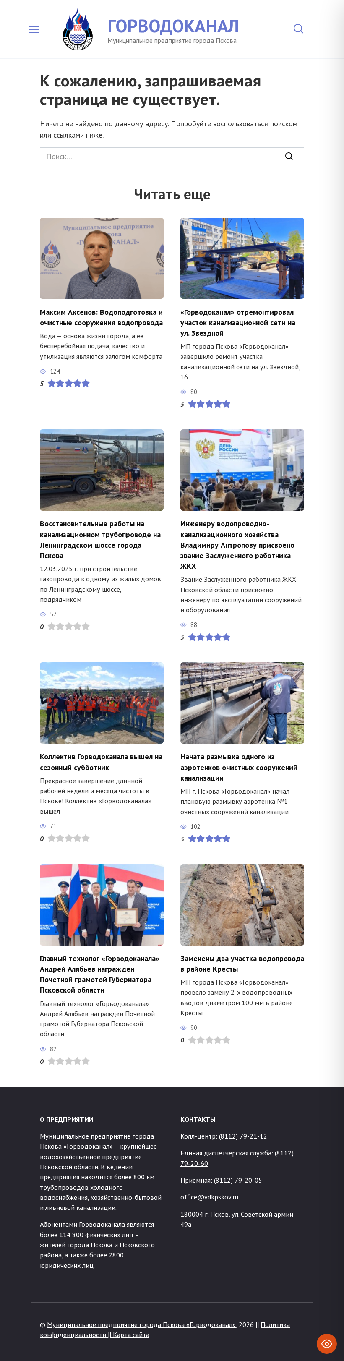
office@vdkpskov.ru (209, 1197)
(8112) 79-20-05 (238, 1180)
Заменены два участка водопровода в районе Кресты (242, 963)
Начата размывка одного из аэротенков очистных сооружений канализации (238, 767)
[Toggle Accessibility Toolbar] (327, 1344)
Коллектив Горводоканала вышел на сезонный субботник (101, 762)
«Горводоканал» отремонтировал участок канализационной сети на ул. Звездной (237, 322)
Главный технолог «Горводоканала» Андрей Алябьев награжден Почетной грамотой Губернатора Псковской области (99, 974)
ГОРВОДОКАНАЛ (173, 25)
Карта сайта (131, 1334)
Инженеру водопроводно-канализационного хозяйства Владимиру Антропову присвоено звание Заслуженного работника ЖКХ (237, 545)
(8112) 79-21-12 (243, 1136)
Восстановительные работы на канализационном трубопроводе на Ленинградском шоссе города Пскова (100, 539)
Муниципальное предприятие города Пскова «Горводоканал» (141, 1324)
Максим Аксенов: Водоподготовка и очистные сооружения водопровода (101, 317)
